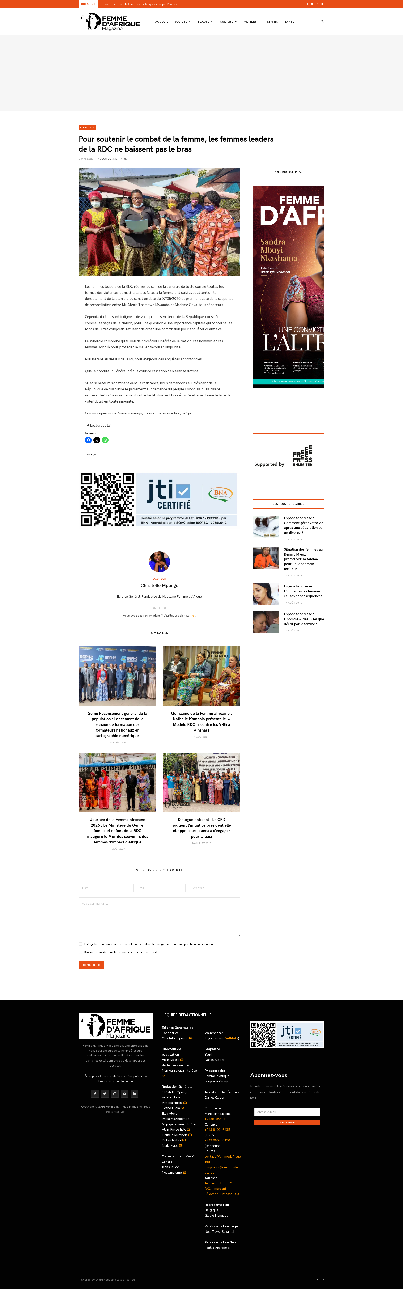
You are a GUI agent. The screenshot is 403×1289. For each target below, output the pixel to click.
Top (321, 1279)
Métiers (250, 22)
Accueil (161, 22)
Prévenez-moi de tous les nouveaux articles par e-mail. (121, 952)
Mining (272, 22)
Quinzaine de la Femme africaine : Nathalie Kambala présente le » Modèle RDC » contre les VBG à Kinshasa (201, 721)
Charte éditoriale (111, 1076)
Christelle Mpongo (159, 585)
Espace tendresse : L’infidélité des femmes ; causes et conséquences (303, 591)
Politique (87, 127)
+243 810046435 (217, 1130)
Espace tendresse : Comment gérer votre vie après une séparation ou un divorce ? (303, 525)
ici (193, 616)
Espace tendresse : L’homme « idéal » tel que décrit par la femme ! (304, 619)
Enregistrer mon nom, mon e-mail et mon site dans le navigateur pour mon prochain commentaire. (149, 944)
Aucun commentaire (112, 158)
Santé (289, 22)
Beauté (203, 22)
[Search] (322, 21)
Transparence (135, 1076)
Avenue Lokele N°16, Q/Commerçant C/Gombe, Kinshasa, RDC (222, 1188)
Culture (226, 22)
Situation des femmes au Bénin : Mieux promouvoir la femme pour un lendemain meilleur (303, 559)
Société (180, 22)
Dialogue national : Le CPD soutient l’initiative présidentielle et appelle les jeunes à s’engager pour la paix (201, 828)
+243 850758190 (217, 1140)
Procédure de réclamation (115, 1081)
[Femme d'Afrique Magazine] (110, 21)
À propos (91, 1076)
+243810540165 (217, 1119)
